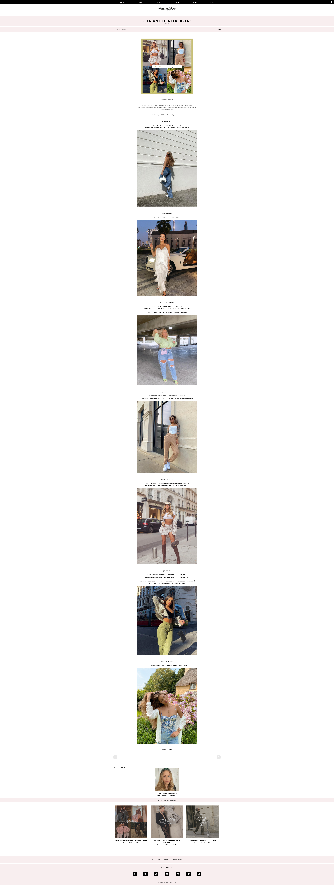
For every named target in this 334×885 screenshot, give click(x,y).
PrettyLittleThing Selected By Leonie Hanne (167, 841)
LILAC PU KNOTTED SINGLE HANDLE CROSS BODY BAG (167, 312)
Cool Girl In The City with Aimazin (202, 840)
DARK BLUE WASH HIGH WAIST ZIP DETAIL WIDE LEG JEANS (167, 128)
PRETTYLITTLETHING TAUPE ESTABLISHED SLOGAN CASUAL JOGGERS (167, 398)
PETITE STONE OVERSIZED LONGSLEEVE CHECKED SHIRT (166, 483)
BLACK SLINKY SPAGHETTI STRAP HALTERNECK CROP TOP (167, 577)
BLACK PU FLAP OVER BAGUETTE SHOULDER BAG (167, 583)
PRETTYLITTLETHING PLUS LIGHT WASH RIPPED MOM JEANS (167, 309)
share (218, 29)
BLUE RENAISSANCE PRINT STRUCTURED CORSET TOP (167, 665)
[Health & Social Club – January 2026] (131, 821)
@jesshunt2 (167, 121)
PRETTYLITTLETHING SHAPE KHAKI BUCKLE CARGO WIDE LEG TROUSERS (166, 581)
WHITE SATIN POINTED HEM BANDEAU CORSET (166, 396)
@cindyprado (167, 479)
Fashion (122, 2)
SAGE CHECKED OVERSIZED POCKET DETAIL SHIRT (166, 575)
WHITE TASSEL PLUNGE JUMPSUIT (167, 217)
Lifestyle (159, 2)
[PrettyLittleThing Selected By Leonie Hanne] (167, 821)
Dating (195, 2)
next (219, 761)
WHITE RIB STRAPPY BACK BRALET (166, 125)
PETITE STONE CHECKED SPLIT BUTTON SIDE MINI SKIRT (167, 485)
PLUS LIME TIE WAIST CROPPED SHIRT (166, 306)
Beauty (141, 2)
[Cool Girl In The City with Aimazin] (202, 821)
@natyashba (167, 392)
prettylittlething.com (170, 859)
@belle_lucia (167, 661)
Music (177, 2)
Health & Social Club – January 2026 (131, 840)
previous (115, 761)
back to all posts (120, 29)
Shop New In (167, 750)
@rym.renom (167, 213)
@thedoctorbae (167, 302)
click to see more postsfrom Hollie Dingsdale (167, 794)
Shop (212, 2)
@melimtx (167, 571)
